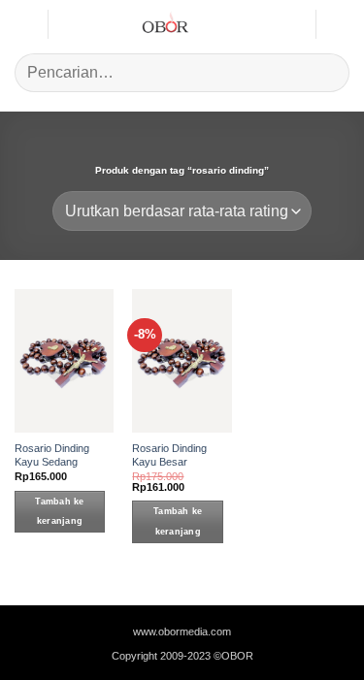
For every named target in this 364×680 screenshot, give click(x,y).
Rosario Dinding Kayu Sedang (52, 455)
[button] (24, 24)
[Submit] (327, 72)
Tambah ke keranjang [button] (59, 512)
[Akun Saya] (291, 24)
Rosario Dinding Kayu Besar (169, 455)
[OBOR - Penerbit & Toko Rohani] (165, 24)
